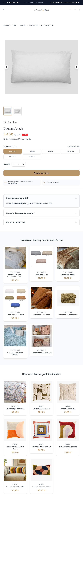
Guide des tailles (74, 146)
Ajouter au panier (41, 173)
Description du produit (17, 198)
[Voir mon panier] (79, 10)
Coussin (23, 25)
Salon (14, 25)
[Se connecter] (75, 10)
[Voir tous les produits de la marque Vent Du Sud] (10, 122)
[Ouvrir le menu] (4, 10)
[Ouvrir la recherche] (71, 10)
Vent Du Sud (33, 25)
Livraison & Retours (15, 222)
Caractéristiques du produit (20, 213)
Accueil (6, 25)
